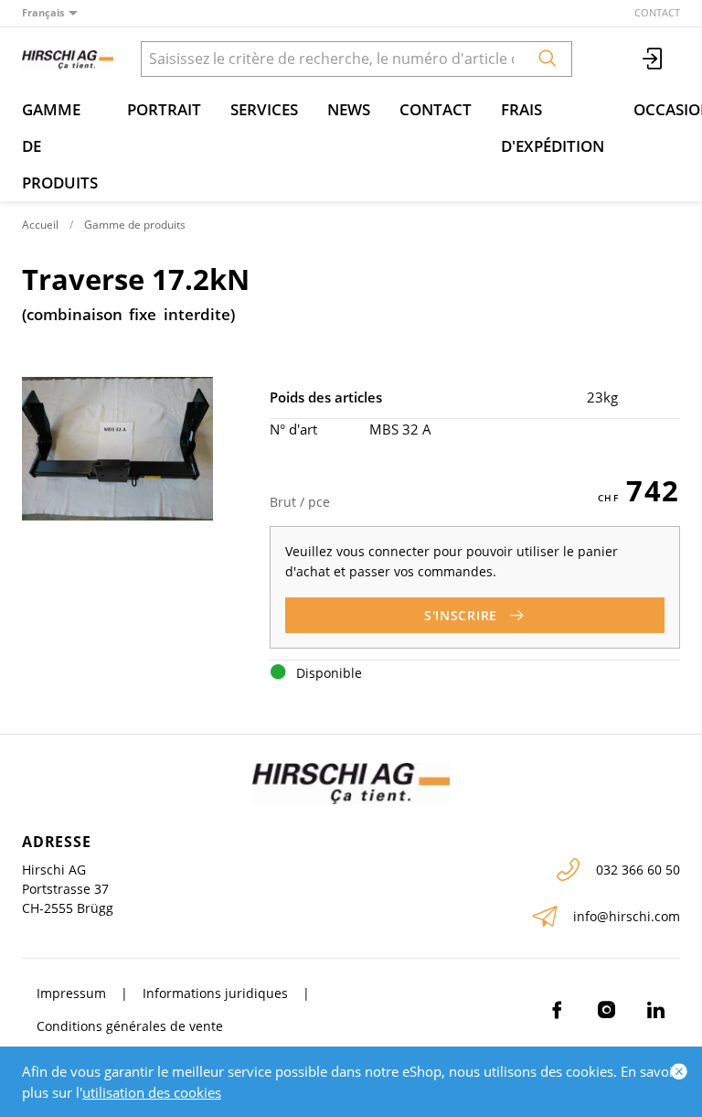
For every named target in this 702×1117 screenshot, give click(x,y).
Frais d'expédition (552, 127)
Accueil (40, 224)
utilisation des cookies (151, 1092)
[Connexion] (653, 59)
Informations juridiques (215, 993)
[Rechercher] (547, 59)
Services (264, 109)
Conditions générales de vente (130, 1026)
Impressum (71, 993)
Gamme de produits (60, 146)
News (348, 109)
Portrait (164, 109)
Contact (657, 12)
